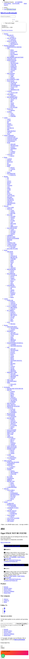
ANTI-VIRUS (11, 490)
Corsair (12, 356)
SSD (8, 347)
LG (8, 179)
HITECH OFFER (11, 41)
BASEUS (12, 293)
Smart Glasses (10, 519)
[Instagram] (4, 613)
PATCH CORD (11, 237)
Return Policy (7, 592)
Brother (9, 164)
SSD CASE (10, 379)
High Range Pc (14, 44)
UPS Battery (10, 94)
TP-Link (12, 316)
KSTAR (12, 53)
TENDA (12, 212)
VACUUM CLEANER (13, 518)
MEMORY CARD (12, 372)
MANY (12, 450)
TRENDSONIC (11, 203)
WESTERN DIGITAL (16, 346)
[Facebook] (4, 608)
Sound (5, 250)
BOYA (12, 272)
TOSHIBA (13, 344)
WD (11, 385)
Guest (5, 9)
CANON (9, 159)
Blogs (5, 602)
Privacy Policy (7, 590)
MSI (11, 101)
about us (6, 599)
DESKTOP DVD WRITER (14, 47)
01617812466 (16, 3)
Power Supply (10, 81)
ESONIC (12, 106)
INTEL (12, 75)
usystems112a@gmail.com (10, 561)
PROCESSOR (11, 73)
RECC (12, 441)
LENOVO (13, 39)
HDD (8, 382)
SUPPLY (9, 111)
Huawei (9, 123)
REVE (12, 499)
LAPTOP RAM (11, 136)
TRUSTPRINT (14, 472)
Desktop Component (9, 45)
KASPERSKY (14, 493)
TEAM (12, 368)
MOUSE (9, 390)
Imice (11, 428)
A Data (12, 335)
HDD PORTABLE (12, 326)
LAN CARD (10, 207)
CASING (9, 91)
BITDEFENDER (14, 494)
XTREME (13, 116)
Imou (11, 319)
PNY (11, 72)
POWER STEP (11, 449)
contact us (6, 600)
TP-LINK (12, 216)
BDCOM (12, 213)
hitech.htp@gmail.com (15, 560)
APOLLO (13, 95)
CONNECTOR (11, 242)
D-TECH (12, 409)
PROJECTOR (11, 481)
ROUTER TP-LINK (12, 248)
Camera (6, 298)
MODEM (9, 240)
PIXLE (12, 359)
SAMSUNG (13, 66)
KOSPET (12, 512)
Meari (11, 321)
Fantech (12, 278)
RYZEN (12, 78)
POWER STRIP (11, 431)
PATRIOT (13, 61)
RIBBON (9, 480)
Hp (8, 163)
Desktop (6, 33)
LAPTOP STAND (12, 139)
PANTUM (10, 162)
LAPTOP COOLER (12, 138)
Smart (8, 134)
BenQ (8, 184)
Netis (11, 225)
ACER (12, 88)
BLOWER (10, 477)
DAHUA (12, 309)
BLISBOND (13, 513)
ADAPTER (10, 437)
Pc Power (9, 194)
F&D (11, 266)
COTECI (12, 466)
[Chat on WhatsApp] (3, 656)
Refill (8, 166)
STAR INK (13, 474)
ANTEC (12, 114)
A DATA (12, 70)
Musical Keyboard (12, 447)
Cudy (11, 222)
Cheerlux (12, 485)
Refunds (6, 587)
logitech (12, 427)
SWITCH (9, 209)
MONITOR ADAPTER (13, 406)
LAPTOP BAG (11, 141)
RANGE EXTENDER (13, 238)
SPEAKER (10, 251)
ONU (8, 241)
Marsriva (12, 110)
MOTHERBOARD (12, 97)
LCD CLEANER (11, 429)
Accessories (7, 387)
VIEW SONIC (11, 195)
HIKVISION (13, 307)
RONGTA (13, 175)
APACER (12, 144)
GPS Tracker (10, 521)
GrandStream (10, 478)
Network (6, 206)
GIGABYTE (13, 82)
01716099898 (19, 2)
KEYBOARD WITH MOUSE (15, 388)
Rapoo (12, 262)
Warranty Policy (8, 588)
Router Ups (10, 109)
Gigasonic (9, 185)
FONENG (13, 443)
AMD (11, 76)
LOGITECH (13, 256)
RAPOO (12, 301)
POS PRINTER (11, 173)
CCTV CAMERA (12, 306)
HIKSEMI (13, 340)
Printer (5, 157)
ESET (11, 491)
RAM (8, 142)
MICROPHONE (11, 269)
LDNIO (12, 453)
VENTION (13, 416)
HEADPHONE (11, 273)
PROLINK (13, 223)
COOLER (9, 154)
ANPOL (12, 471)
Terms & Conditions (9, 591)
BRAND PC (10, 35)
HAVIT (12, 156)
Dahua (12, 50)
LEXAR (12, 153)
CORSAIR (13, 64)
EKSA (12, 284)
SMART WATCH (11, 510)
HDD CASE (10, 432)
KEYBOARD (11, 418)
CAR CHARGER (12, 446)
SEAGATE (13, 384)
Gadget (6, 502)
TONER (9, 469)
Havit (11, 253)
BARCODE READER (13, 462)
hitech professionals (12, 546)
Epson (12, 482)
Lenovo (12, 36)
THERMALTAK (14, 89)
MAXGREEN (14, 54)
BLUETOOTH (11, 413)
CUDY (12, 210)
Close (2, 647)
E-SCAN (12, 497)
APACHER (13, 69)
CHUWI (9, 132)
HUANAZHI (13, 107)
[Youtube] (4, 611)
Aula (11, 263)
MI (11, 288)
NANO (12, 452)
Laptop (5, 117)
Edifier (12, 260)
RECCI (12, 291)
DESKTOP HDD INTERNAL (15, 343)
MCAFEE (13, 496)
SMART (9, 204)
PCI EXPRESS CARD (13, 79)
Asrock (12, 103)
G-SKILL (12, 151)
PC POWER (13, 399)
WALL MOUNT (11, 404)
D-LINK (12, 220)
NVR (8, 322)
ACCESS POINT (11, 245)
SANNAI (12, 438)
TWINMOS (13, 67)
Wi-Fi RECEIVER (12, 228)
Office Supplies (8, 460)
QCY (11, 295)
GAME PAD (10, 503)
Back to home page (5, 542)
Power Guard (13, 51)
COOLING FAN (11, 58)
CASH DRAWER (12, 487)
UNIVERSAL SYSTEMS (14, 565)
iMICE (12, 396)
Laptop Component (9, 135)
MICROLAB (13, 257)
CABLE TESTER (12, 244)
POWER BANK (11, 505)
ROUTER (9, 215)
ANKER (12, 294)
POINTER (10, 465)
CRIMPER (10, 235)
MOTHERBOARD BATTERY (15, 57)
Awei (11, 254)
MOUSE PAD (11, 403)
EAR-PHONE (11, 285)
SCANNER (10, 468)
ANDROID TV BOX (12, 508)
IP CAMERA (10, 310)
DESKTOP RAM (11, 60)
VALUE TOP (13, 86)
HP (8, 122)
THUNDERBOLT (15, 85)
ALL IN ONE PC (11, 38)
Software (6, 488)
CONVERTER (11, 415)
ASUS (12, 100)
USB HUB (10, 407)
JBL (11, 265)
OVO (11, 113)
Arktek (12, 104)
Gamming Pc (13, 42)
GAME (9, 455)
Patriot (12, 354)
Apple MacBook (11, 131)
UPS (8, 48)
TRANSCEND (14, 63)
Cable (8, 435)
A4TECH (12, 279)
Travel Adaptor (11, 515)
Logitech (12, 391)
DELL (8, 126)
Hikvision (9, 197)
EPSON (9, 160)
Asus (8, 187)
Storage (6, 325)
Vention (12, 290)
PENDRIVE (10, 331)
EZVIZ (12, 318)
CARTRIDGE (11, 463)
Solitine (12, 56)
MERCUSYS (13, 226)
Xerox (8, 172)
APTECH (9, 201)
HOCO (12, 516)
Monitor (6, 176)
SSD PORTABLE (12, 381)
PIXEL (12, 357)
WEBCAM (10, 300)
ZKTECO (13, 313)
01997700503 (7, 3)
